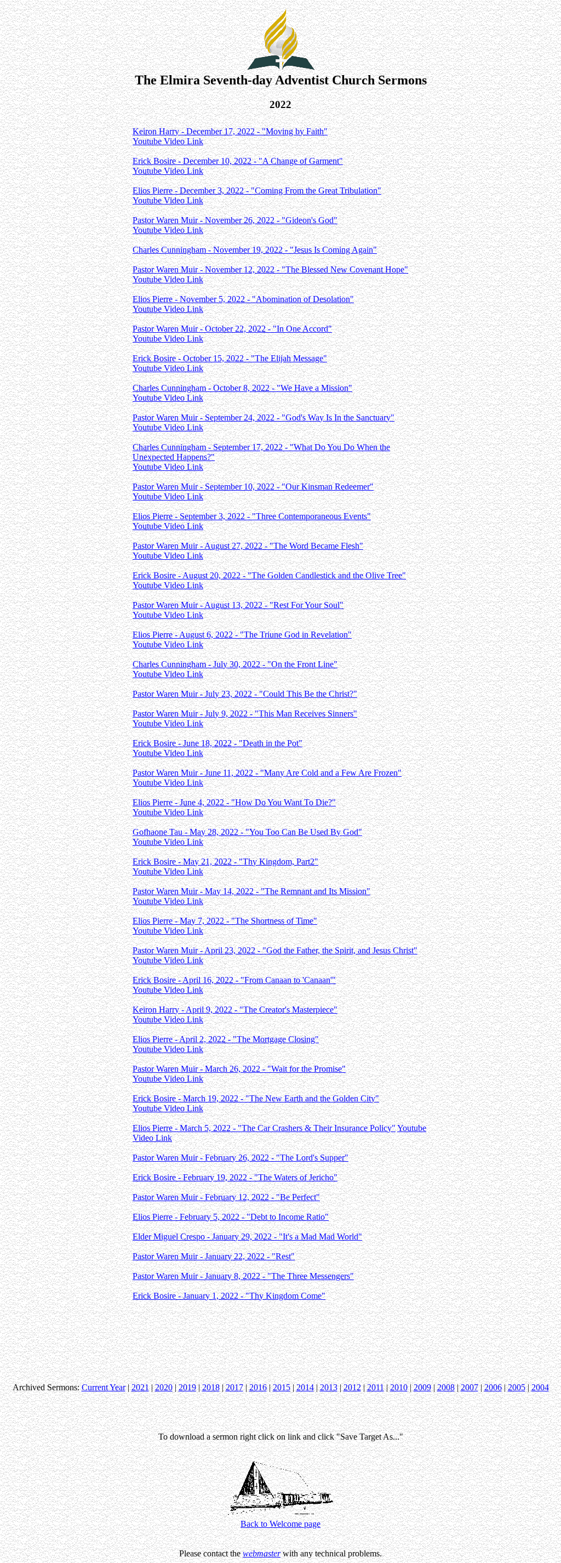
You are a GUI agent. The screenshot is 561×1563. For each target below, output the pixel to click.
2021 (140, 1387)
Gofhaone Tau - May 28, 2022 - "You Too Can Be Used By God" (247, 832)
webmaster (261, 1553)
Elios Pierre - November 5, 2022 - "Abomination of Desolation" (243, 299)
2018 (211, 1387)
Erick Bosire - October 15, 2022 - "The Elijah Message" (230, 358)
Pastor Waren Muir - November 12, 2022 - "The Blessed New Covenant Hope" (270, 269)
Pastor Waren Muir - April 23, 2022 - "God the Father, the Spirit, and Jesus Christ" (275, 950)
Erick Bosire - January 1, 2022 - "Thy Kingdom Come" (229, 1295)
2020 (164, 1387)
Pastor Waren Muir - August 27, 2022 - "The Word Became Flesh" (248, 545)
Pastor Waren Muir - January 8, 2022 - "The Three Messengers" (243, 1276)
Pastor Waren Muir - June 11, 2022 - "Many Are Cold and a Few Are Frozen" (267, 772)
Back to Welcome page (280, 1523)
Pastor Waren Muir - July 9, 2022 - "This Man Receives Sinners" (245, 713)
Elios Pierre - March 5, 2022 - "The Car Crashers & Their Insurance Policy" (264, 1128)
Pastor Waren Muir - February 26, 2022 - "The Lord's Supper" (240, 1157)
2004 (540, 1387)
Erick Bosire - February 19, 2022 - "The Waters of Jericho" (235, 1177)
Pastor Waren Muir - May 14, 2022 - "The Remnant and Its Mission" (251, 891)
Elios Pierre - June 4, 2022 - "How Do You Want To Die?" (234, 802)
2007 (469, 1387)
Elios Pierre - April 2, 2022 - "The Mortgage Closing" (226, 1039)
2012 (352, 1387)
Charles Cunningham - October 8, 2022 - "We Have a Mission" (242, 388)
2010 (399, 1387)
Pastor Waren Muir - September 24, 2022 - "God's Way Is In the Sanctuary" (263, 417)
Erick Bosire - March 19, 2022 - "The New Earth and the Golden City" (256, 1098)
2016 (258, 1387)
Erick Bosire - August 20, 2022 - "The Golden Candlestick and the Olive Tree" (269, 575)
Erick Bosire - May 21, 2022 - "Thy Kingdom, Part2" (225, 861)
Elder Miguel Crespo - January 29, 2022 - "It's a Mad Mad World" (247, 1236)
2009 (422, 1387)
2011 (375, 1387)
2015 (281, 1387)
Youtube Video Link (168, 141)
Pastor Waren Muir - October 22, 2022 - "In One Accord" (232, 328)
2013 (328, 1387)
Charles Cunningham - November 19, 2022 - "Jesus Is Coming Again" (255, 249)
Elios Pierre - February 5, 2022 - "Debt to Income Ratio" (231, 1216)
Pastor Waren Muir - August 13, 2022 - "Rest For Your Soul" (238, 605)
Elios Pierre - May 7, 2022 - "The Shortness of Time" (225, 920)
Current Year (103, 1387)
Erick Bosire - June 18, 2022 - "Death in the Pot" (217, 743)
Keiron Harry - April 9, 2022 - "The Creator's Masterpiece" (235, 1009)
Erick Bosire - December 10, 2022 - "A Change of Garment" (238, 161)
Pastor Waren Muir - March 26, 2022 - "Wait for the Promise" (239, 1068)
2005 (516, 1387)
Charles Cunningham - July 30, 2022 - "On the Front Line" (235, 664)
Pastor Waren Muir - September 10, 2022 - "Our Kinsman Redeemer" (253, 486)
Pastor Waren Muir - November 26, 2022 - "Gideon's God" (235, 220)
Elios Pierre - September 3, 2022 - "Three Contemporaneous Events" (252, 516)
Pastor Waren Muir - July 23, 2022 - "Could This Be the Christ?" (245, 693)
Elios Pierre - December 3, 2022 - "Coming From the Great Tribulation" (257, 190)
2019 (187, 1387)
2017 (234, 1387)
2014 (305, 1387)
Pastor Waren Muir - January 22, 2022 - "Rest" (214, 1256)
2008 (446, 1387)
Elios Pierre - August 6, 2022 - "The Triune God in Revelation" (242, 634)
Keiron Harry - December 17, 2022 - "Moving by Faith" (230, 131)
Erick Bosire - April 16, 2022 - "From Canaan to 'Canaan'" (234, 980)
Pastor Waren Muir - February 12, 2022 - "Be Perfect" (226, 1197)
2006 (493, 1387)
